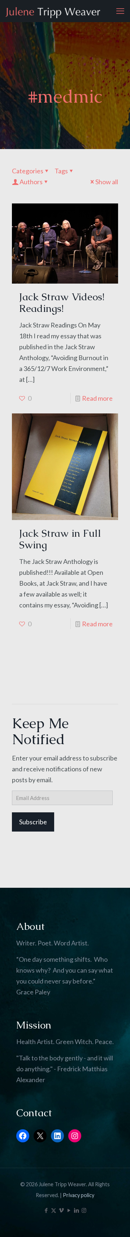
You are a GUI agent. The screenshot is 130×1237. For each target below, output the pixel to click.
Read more (97, 398)
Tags (61, 171)
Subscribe (33, 822)
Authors (31, 182)
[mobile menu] (120, 11)
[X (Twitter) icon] (53, 1210)
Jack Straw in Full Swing (60, 539)
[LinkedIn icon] (76, 1210)
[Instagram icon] (84, 1210)
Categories (27, 171)
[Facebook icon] (46, 1210)
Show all (106, 182)
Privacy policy (78, 1195)
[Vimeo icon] (61, 1210)
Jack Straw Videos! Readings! (61, 302)
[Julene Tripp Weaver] (52, 11)
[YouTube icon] (69, 1210)
